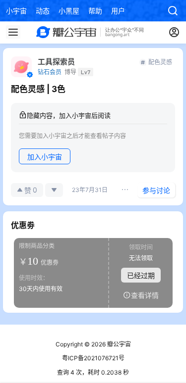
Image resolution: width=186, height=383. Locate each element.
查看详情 (145, 294)
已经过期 (141, 275)
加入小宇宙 (44, 156)
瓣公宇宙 (118, 344)
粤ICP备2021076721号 (93, 358)
